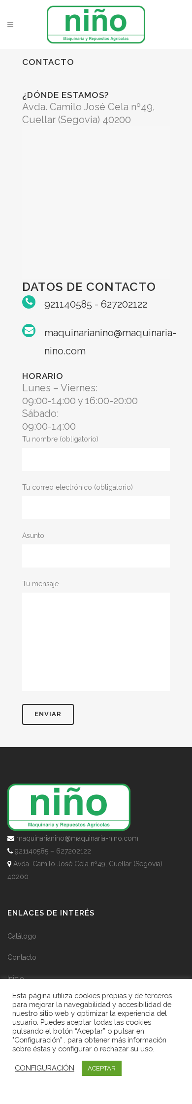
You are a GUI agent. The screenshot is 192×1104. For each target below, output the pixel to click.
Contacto (21, 957)
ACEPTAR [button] (102, 1068)
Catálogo (21, 936)
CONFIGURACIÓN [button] (44, 1068)
